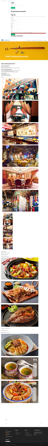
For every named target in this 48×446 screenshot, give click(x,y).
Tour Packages (28, 40)
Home (25, 40)
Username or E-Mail (13, 4)
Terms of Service (25, 32)
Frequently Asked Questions (29, 435)
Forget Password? (13, 9)
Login (11, 37)
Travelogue (17, 434)
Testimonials (44, 40)
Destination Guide (40, 40)
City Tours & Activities (34, 40)
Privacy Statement (30, 32)
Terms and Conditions (28, 434)
